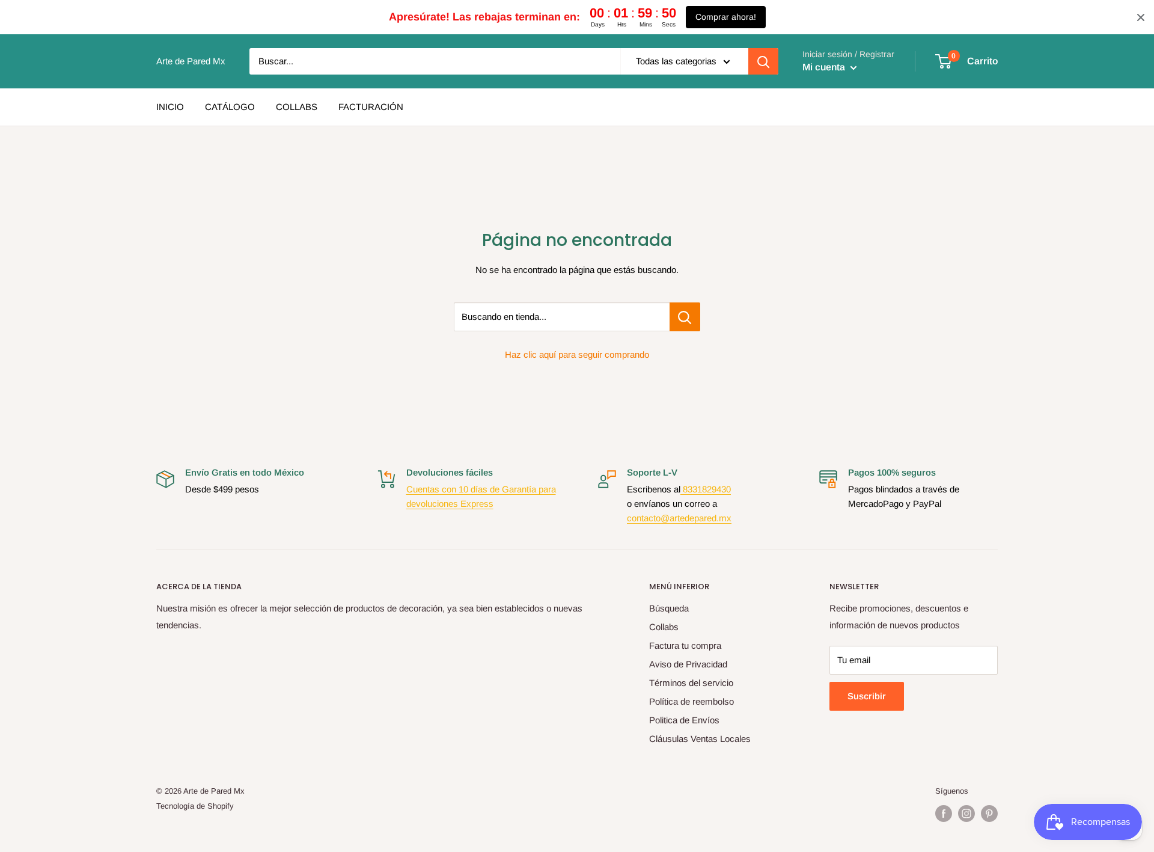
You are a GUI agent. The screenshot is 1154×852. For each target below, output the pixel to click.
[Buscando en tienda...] (685, 316)
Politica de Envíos (684, 720)
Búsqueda (669, 608)
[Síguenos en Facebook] (943, 813)
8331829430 (705, 489)
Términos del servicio (691, 683)
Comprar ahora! (725, 17)
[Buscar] (763, 61)
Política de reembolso (691, 701)
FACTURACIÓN (370, 107)
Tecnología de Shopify (195, 806)
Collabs (664, 627)
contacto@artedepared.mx (679, 518)
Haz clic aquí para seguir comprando (577, 354)
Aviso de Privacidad (688, 664)
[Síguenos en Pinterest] (989, 813)
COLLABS (296, 107)
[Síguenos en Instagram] (966, 813)
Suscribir (866, 696)
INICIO (170, 107)
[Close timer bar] (1141, 17)
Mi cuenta (824, 67)
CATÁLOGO (230, 107)
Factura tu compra (685, 645)
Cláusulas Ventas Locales (700, 739)
